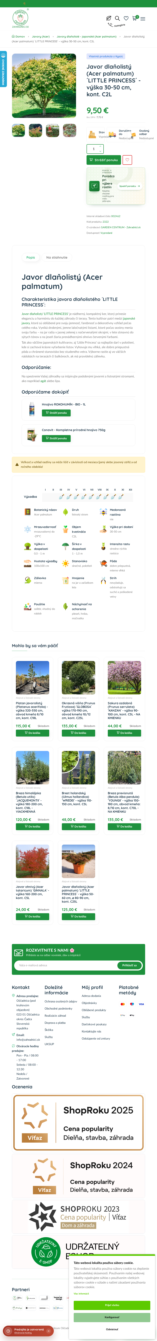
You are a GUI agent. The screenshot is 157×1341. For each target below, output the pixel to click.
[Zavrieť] (48, 1331)
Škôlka (49, 1030)
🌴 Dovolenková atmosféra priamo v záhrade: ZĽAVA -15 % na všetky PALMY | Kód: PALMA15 (78, 3)
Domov (20, 36)
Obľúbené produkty (94, 1010)
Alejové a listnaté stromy (28, 698)
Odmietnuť (112, 1329)
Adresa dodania (91, 996)
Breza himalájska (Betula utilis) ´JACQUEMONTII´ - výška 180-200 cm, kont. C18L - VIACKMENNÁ (29, 802)
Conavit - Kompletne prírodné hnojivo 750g (73, 430)
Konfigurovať (112, 1317)
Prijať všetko (112, 1305)
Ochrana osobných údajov (61, 1001)
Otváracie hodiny (23, 1332)
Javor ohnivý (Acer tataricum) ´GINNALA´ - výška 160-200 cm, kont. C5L (32, 892)
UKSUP (49, 1044)
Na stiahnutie (56, 257)
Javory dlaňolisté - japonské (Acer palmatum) (86, 36)
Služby (49, 1037)
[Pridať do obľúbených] (127, 160)
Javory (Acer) (41, 36)
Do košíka (34, 733)
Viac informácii (81, 1294)
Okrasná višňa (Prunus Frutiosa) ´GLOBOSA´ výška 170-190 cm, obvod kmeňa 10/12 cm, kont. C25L (78, 710)
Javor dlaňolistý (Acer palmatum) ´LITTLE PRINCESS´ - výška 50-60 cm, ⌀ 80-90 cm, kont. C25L (78, 894)
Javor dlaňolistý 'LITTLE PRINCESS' (45, 313)
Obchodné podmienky (58, 1008)
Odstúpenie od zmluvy (96, 1038)
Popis (30, 257)
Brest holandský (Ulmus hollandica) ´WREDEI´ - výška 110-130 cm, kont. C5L (77, 798)
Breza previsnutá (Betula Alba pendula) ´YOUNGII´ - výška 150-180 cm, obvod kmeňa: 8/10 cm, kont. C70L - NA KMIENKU (124, 802)
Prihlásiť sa (129, 965)
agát (43, 381)
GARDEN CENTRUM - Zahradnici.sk (121, 227)
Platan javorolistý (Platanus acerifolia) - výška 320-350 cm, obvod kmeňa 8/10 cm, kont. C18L (32, 710)
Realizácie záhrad (55, 1015)
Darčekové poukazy (94, 1024)
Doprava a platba (55, 1022)
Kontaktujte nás (91, 1031)
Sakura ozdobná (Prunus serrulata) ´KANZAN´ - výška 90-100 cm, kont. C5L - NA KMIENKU (124, 710)
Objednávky (89, 1003)
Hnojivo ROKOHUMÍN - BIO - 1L (64, 404)
